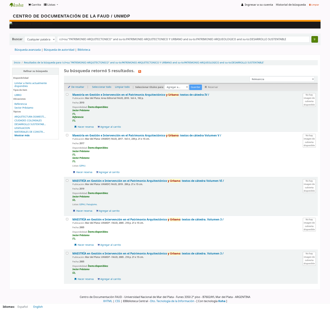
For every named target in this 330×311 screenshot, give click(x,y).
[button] (34, 4)
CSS (117, 301)
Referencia (20, 104)
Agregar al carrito (110, 127)
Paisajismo (91, 204)
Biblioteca (84, 50)
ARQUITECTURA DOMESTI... (30, 117)
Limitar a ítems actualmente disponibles (30, 84)
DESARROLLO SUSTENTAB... (30, 124)
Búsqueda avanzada (28, 50)
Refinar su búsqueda (35, 71)
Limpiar (315, 4)
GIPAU (82, 165)
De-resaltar (77, 87)
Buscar (17, 39)
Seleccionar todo (101, 87)
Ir (315, 39)
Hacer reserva (85, 127)
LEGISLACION (22, 128)
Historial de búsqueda (291, 5)
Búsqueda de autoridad (59, 50)
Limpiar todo (122, 87)
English (38, 307)
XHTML (107, 301)
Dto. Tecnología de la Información (172, 301)
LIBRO (17, 95)
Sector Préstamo (23, 108)
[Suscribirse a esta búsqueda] (140, 71)
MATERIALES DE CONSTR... (29, 132)
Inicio (17, 62)
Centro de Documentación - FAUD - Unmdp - (18, 4)
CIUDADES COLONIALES (28, 120)
